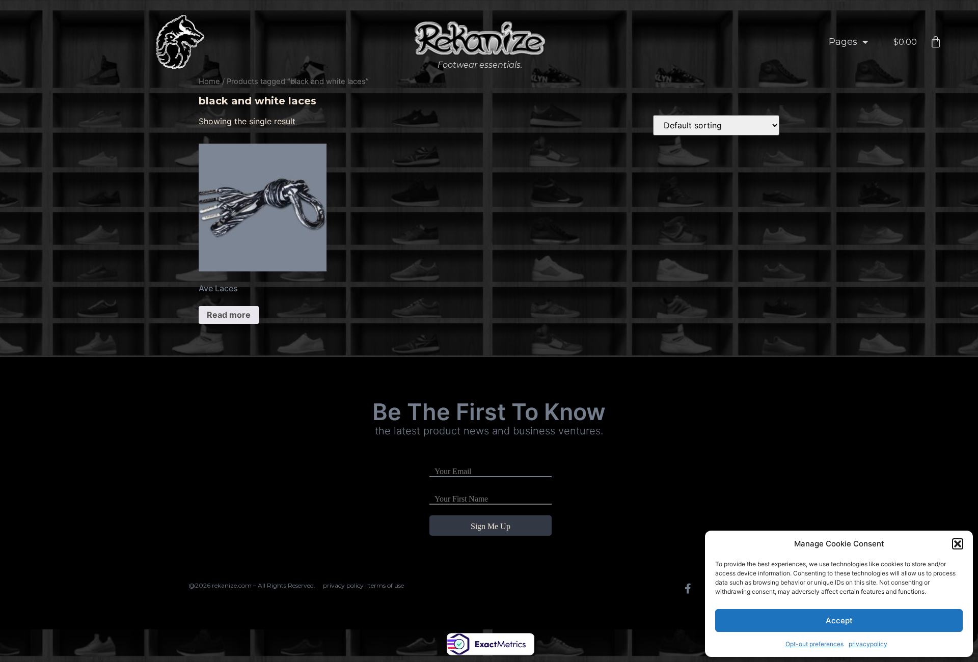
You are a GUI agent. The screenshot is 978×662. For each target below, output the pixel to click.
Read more (229, 315)
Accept (839, 620)
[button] (958, 544)
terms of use (386, 585)
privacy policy (343, 585)
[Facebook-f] (687, 588)
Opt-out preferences (814, 644)
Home (209, 81)
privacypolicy (868, 644)
